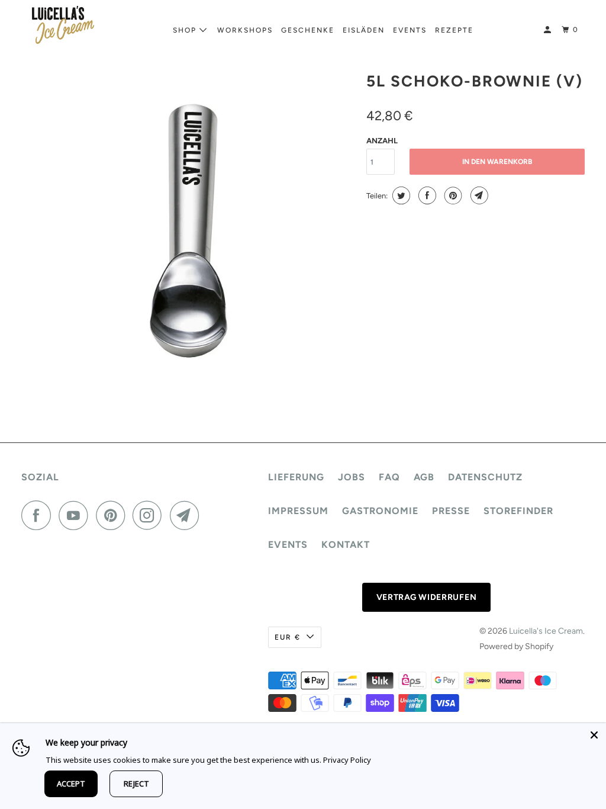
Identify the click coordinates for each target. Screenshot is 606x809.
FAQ (389, 477)
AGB (424, 477)
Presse (451, 510)
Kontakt (345, 544)
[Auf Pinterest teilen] (451, 195)
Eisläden (364, 30)
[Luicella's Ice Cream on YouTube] (76, 515)
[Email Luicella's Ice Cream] (187, 515)
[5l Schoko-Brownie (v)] (188, 229)
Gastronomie (380, 510)
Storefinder (518, 510)
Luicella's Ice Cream (546, 631)
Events (410, 30)
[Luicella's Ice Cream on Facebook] (39, 515)
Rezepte (454, 30)
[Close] (594, 735)
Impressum (298, 510)
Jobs (351, 477)
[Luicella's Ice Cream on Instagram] (150, 515)
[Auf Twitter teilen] (399, 195)
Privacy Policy (347, 760)
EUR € (288, 637)
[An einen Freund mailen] (478, 195)
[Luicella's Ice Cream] (63, 25)
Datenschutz (485, 477)
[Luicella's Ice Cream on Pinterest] (113, 515)
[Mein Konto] (548, 30)
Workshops (245, 30)
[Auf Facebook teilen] (425, 195)
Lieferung (296, 477)
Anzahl (382, 140)
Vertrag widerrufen (426, 597)
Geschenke (307, 30)
